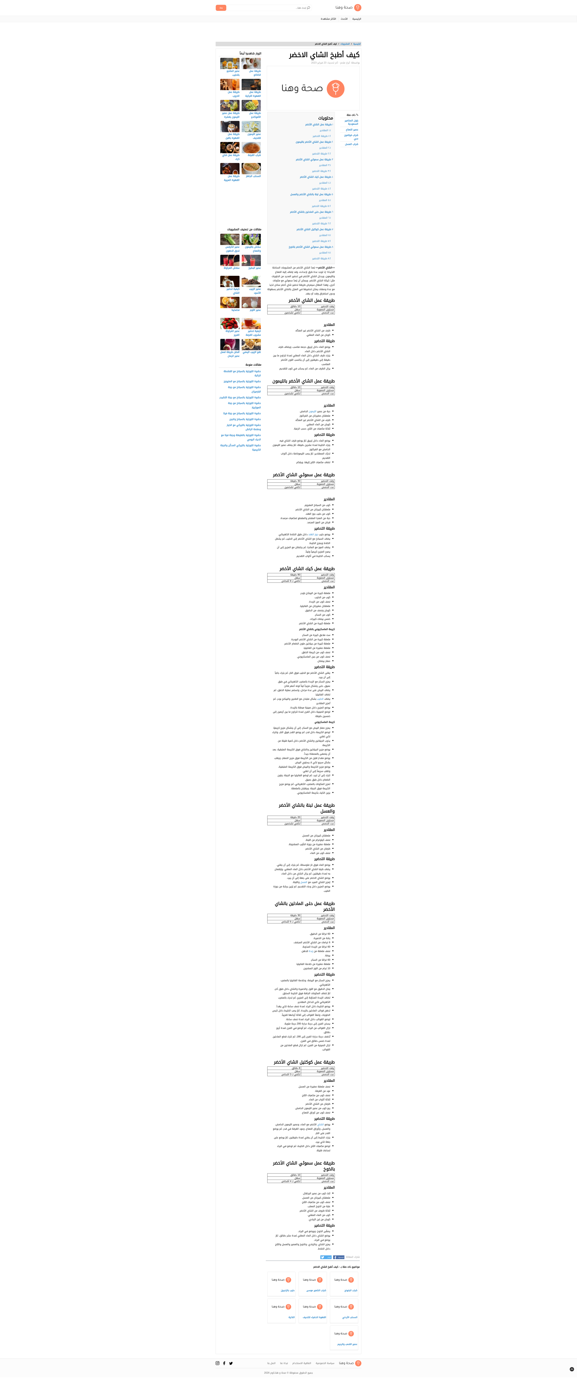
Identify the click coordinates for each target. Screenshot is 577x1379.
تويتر (329, 1257)
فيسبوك (341, 1257)
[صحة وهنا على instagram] (217, 1363)
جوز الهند (313, 534)
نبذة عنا (284, 1363)
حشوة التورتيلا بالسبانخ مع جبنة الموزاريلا (244, 405)
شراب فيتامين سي (351, 137)
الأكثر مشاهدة (328, 19)
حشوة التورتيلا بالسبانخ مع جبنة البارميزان (244, 389)
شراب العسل (351, 144)
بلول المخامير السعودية (351, 122)
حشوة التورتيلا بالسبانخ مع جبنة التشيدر (240, 397)
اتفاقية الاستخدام (301, 1363)
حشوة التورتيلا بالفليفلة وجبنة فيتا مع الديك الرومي (241, 437)
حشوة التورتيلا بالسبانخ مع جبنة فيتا (242, 413)
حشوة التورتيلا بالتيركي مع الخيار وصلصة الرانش (244, 427)
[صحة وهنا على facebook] (224, 1363)
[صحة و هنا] (348, 7)
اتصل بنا (271, 1363)
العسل (303, 882)
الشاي (320, 1124)
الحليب (320, 699)
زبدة (311, 951)
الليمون (312, 411)
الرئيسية (356, 19)
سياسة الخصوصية (325, 1363)
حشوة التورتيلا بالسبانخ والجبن (245, 419)
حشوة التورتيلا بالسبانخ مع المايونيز (242, 381)
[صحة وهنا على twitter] (231, 1363)
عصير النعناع (352, 129)
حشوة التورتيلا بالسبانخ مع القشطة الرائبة (242, 373)
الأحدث (344, 19)
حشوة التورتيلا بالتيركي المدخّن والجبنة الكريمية (240, 447)
